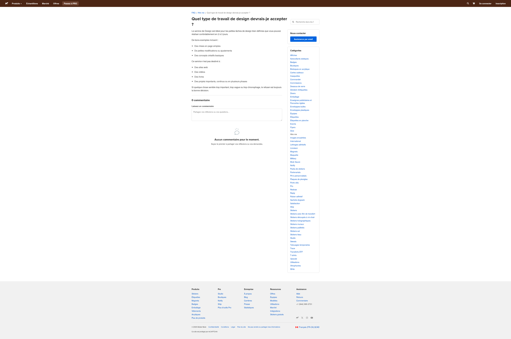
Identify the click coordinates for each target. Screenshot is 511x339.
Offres (56, 3)
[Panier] (474, 3)
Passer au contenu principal (2, 2)
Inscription (501, 3)
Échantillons (32, 3)
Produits (16, 3)
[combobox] (305, 21)
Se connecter (485, 3)
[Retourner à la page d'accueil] (6, 3)
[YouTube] (312, 317)
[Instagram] (307, 317)
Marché (45, 3)
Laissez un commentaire (203, 106)
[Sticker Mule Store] (297, 317)
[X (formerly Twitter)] (302, 317)
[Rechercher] (468, 3)
